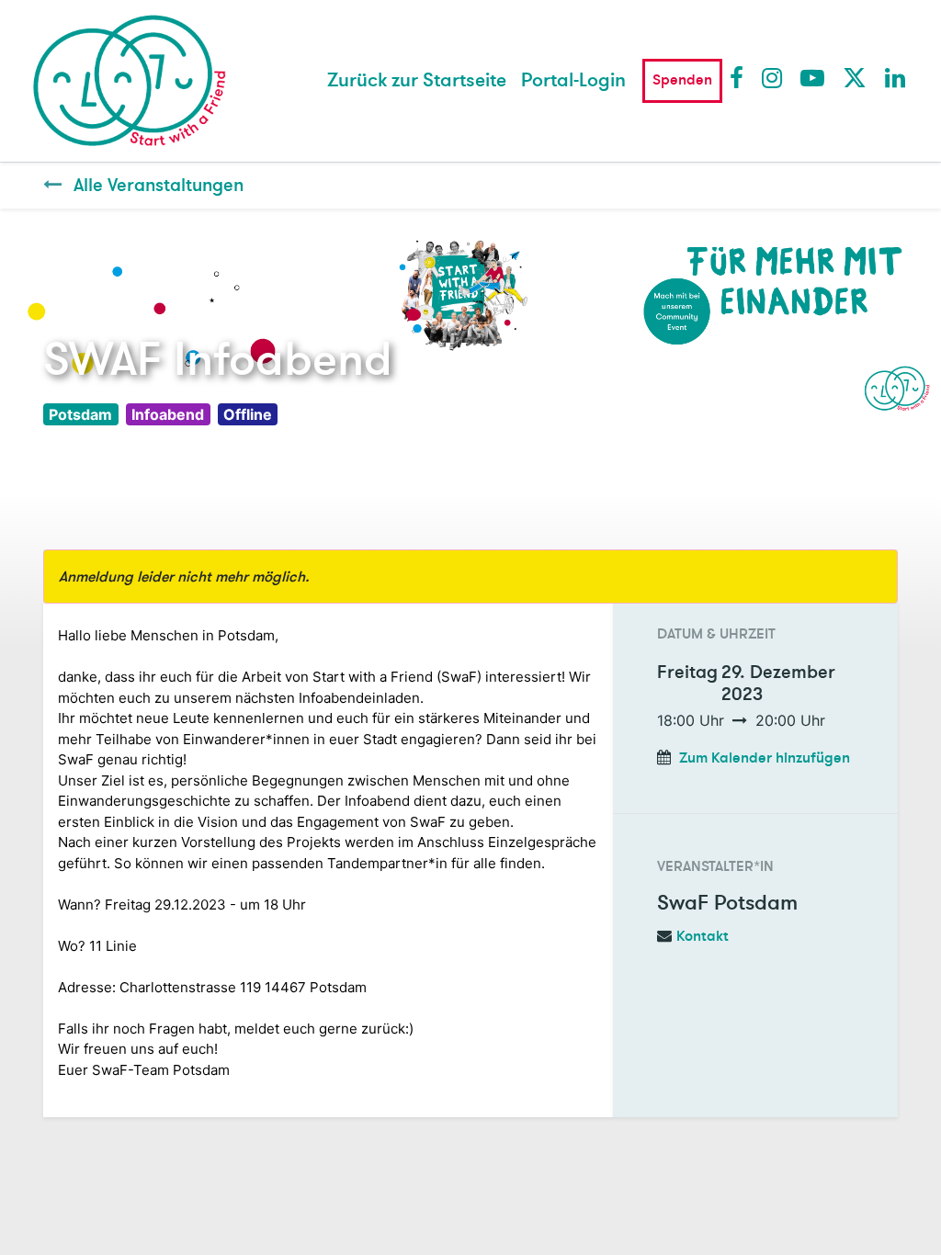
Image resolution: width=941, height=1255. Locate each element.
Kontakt (702, 936)
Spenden (682, 80)
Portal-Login (573, 80)
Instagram (772, 77)
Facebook (740, 77)
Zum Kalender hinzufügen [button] (764, 758)
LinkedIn (896, 77)
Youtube (811, 77)
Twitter (853, 77)
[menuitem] (417, 81)
